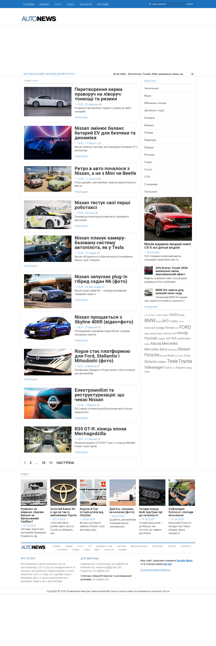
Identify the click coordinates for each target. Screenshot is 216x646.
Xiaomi (180, 367)
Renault (163, 356)
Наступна (65, 463)
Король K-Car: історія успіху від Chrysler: (91, 512)
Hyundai (150, 338)
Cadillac (173, 321)
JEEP (168, 338)
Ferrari (169, 328)
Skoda (187, 355)
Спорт (148, 162)
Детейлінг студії (154, 110)
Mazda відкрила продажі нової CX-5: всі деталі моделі (167, 245)
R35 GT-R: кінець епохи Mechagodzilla (100, 431)
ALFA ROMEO (150, 315)
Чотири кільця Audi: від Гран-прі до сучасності (150, 512)
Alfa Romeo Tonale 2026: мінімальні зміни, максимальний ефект (172, 271)
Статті (58, 4)
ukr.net (167, 564)
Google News (185, 560)
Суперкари (151, 184)
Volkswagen (154, 367)
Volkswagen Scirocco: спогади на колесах (181, 512)
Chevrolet (149, 327)
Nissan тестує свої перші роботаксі (102, 205)
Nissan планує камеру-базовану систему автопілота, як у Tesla (100, 242)
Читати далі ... (82, 117)
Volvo (168, 367)
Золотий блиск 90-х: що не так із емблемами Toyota (63, 512)
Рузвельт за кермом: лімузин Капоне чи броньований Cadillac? (32, 515)
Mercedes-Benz (155, 349)
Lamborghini (184, 338)
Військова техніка (155, 102)
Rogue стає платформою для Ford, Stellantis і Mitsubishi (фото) (102, 355)
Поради (149, 147)
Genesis (167, 333)
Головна (28, 4)
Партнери (150, 139)
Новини (44, 4)
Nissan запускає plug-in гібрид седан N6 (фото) (101, 279)
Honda (182, 333)
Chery (181, 321)
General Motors (156, 333)
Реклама (103, 4)
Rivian (171, 355)
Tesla (172, 361)
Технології (150, 191)
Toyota (185, 361)
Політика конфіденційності (155, 569)
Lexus (147, 344)
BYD (165, 321)
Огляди (148, 132)
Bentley (181, 315)
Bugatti (159, 322)
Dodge (160, 327)
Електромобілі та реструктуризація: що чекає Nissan (99, 394)
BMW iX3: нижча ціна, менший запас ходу (170, 291)
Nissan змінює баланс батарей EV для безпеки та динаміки (105, 132)
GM (174, 333)
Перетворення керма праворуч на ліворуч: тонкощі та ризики (98, 93)
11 (51, 463)
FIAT (177, 328)
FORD (185, 327)
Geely (146, 333)
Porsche (152, 355)
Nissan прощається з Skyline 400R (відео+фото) (104, 319)
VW (174, 368)
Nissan (184, 349)
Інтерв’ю (172, 546)
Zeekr (147, 371)
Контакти (86, 4)
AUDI (174, 314)
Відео (71, 4)
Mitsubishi (172, 350)
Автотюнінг (151, 88)
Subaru (162, 361)
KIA (174, 338)
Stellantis (150, 362)
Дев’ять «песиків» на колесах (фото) (122, 510)
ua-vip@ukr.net (120, 563)
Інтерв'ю (149, 117)
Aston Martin (162, 315)
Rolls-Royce (179, 356)
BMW (149, 320)
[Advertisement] (108, 48)
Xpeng (189, 368)
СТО (147, 176)
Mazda (156, 343)
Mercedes (170, 343)
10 (43, 463)
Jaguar (161, 338)
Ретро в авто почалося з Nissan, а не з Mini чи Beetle (105, 171)
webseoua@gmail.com (109, 567)
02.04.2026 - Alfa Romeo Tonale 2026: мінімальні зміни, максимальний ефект (140, 74)
